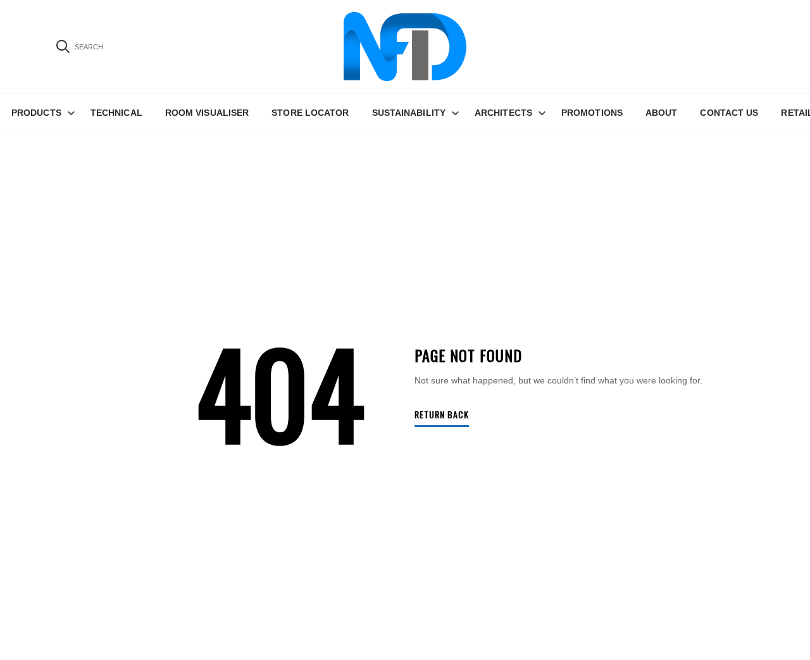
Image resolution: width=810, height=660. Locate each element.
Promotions (592, 113)
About (661, 113)
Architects (503, 113)
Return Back (441, 415)
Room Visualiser (207, 113)
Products (36, 113)
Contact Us (729, 113)
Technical (116, 113)
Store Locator (310, 113)
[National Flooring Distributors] (405, 46)
